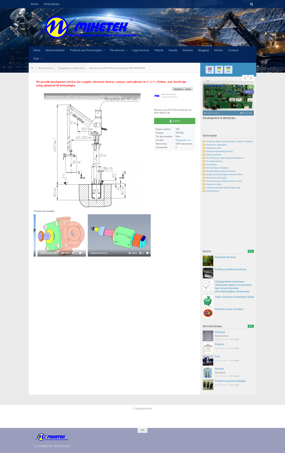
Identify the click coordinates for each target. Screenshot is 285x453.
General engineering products (219, 151)
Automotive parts (213, 148)
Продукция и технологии (187, 140)
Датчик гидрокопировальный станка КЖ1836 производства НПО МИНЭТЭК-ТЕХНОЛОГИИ (117, 235)
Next (251, 78)
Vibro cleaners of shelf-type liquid (234, 297)
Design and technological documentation (224, 174)
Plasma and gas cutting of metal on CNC (224, 181)
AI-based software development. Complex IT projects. (230, 141)
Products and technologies (230, 381)
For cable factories (214, 161)
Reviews (220, 332)
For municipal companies (217, 168)
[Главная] (31, 68)
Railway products (214, 155)
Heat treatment (212, 191)
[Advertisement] (227, 221)
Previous (245, 78)
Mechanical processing (216, 178)
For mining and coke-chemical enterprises (225, 158)
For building (211, 164)
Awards (219, 368)
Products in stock (213, 184)
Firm (217, 356)
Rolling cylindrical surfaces (230, 269)
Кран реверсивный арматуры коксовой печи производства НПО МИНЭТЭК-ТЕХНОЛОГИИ (58, 235)
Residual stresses (225, 257)
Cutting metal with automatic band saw (223, 188)
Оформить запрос (182, 89)
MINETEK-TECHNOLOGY (56, 446)
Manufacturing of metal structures (221, 171)
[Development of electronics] (228, 97)
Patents (219, 344)
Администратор (44, 253)
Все (251, 251)
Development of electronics (219, 118)
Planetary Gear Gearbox (229, 309)
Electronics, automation (216, 145)
